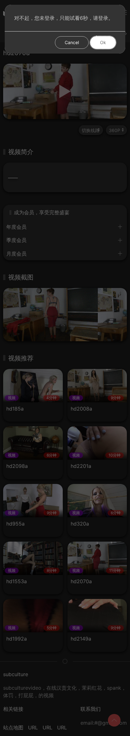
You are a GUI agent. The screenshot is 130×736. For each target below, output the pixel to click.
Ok (103, 42)
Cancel (72, 42)
